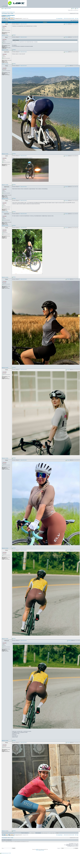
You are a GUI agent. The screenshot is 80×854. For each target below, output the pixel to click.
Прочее (9, 13)
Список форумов (4, 13)
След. (77, 18)
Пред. (61, 18)
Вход (4, 8)
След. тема (76, 20)
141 (67, 18)
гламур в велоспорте (8, 15)
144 (72, 18)
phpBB (37, 849)
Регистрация (8, 8)
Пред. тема (72, 20)
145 (73, 18)
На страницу (58, 18)
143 (70, 18)
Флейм (12, 13)
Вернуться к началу (5, 35)
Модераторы (8, 16)
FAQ (73, 8)
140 (66, 18)
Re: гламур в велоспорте (23, 51)
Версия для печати (5, 20)
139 (64, 18)
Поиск (77, 8)
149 (75, 18)
